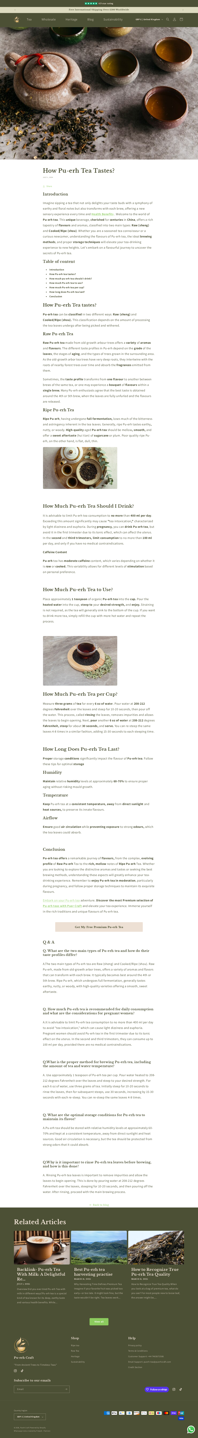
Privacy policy (135, 1345)
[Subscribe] (66, 1389)
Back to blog (101, 1205)
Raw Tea (75, 1351)
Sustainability (78, 1361)
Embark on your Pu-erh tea (61, 900)
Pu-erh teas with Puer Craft (62, 906)
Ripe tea (75, 1345)
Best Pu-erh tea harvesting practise (93, 1271)
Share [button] (49, 186)
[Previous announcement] (15, 10)
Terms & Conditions (138, 1351)
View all (99, 1321)
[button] (167, 19)
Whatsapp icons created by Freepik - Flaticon (32, 1431)
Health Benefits (102, 214)
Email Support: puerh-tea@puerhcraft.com (149, 1361)
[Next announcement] (183, 10)
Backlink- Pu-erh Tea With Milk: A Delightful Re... (41, 1274)
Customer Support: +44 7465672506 (146, 1356)
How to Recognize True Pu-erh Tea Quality (155, 1271)
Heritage (75, 1356)
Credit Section (135, 1367)
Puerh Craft (25, 1428)
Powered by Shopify (38, 1428)
